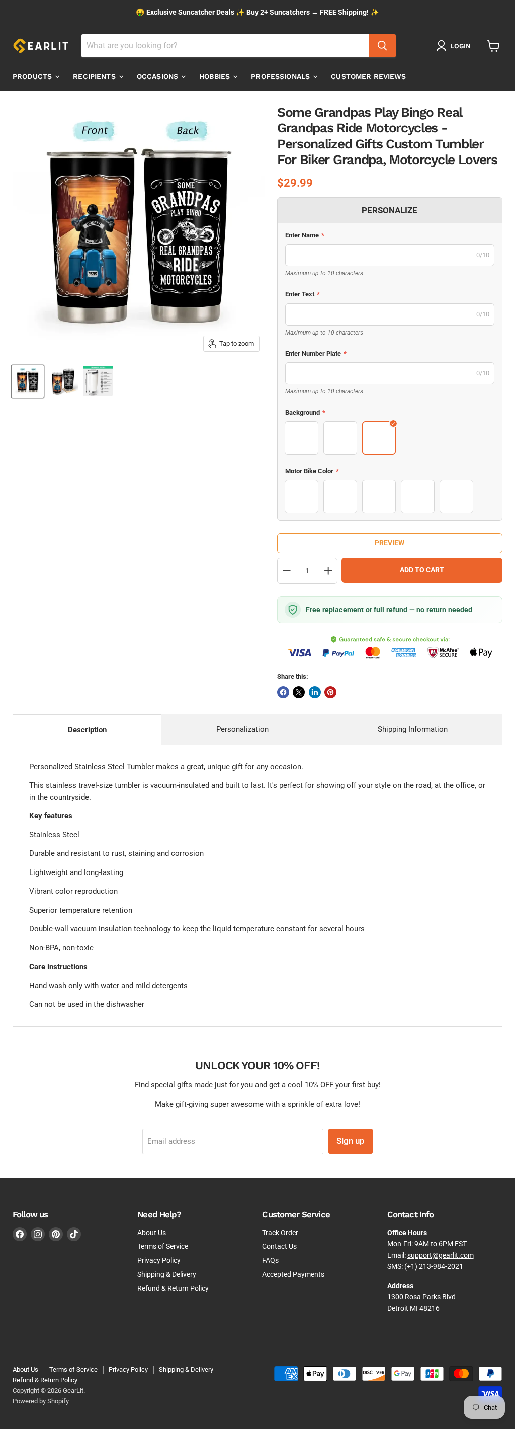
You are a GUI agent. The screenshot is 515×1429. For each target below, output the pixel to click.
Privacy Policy (159, 1260)
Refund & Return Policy (173, 1288)
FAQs (270, 1260)
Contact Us (279, 1246)
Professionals (281, 76)
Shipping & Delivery (166, 1274)
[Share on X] (299, 692)
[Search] (382, 45)
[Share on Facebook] (283, 692)
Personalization (242, 729)
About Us (151, 1233)
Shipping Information (413, 729)
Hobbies (215, 76)
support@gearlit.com (440, 1255)
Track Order (280, 1233)
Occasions (158, 76)
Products (33, 76)
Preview (389, 543)
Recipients (95, 76)
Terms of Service (162, 1246)
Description (87, 729)
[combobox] (225, 45)
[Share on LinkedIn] (315, 692)
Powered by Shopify (41, 1401)
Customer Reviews (368, 76)
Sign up (350, 1141)
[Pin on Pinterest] (330, 692)
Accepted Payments (293, 1274)
